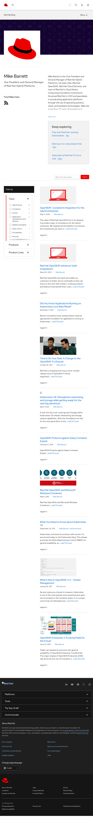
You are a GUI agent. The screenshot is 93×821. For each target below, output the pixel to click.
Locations (5, 791)
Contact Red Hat (38, 791)
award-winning (82, 733)
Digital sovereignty (19, 225)
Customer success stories (11, 751)
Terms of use (37, 806)
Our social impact (53, 751)
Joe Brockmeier (75, 528)
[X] (83, 685)
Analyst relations (8, 755)
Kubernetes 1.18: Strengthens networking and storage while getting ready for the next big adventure (61, 400)
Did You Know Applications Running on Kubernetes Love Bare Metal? (60, 305)
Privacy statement (8, 806)
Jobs (49, 755)
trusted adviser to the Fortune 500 (76, 730)
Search (85, 177)
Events (15, 213)
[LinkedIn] (66, 685)
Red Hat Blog (9, 15)
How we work (7, 746)
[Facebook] (78, 685)
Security (15, 236)
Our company (7, 742)
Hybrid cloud (17, 205)
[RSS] (6, 102)
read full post (71, 229)
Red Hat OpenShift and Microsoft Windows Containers (58, 491)
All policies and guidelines (71, 806)
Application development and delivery (19, 219)
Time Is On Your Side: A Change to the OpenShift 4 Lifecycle (60, 360)
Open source (17, 229)
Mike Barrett (58, 214)
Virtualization (17, 232)
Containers (16, 209)
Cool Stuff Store (38, 793)
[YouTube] (72, 685)
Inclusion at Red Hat (8, 793)
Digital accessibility (8, 809)
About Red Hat (7, 788)
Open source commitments (57, 746)
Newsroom (51, 742)
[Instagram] (89, 685)
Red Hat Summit (68, 793)
